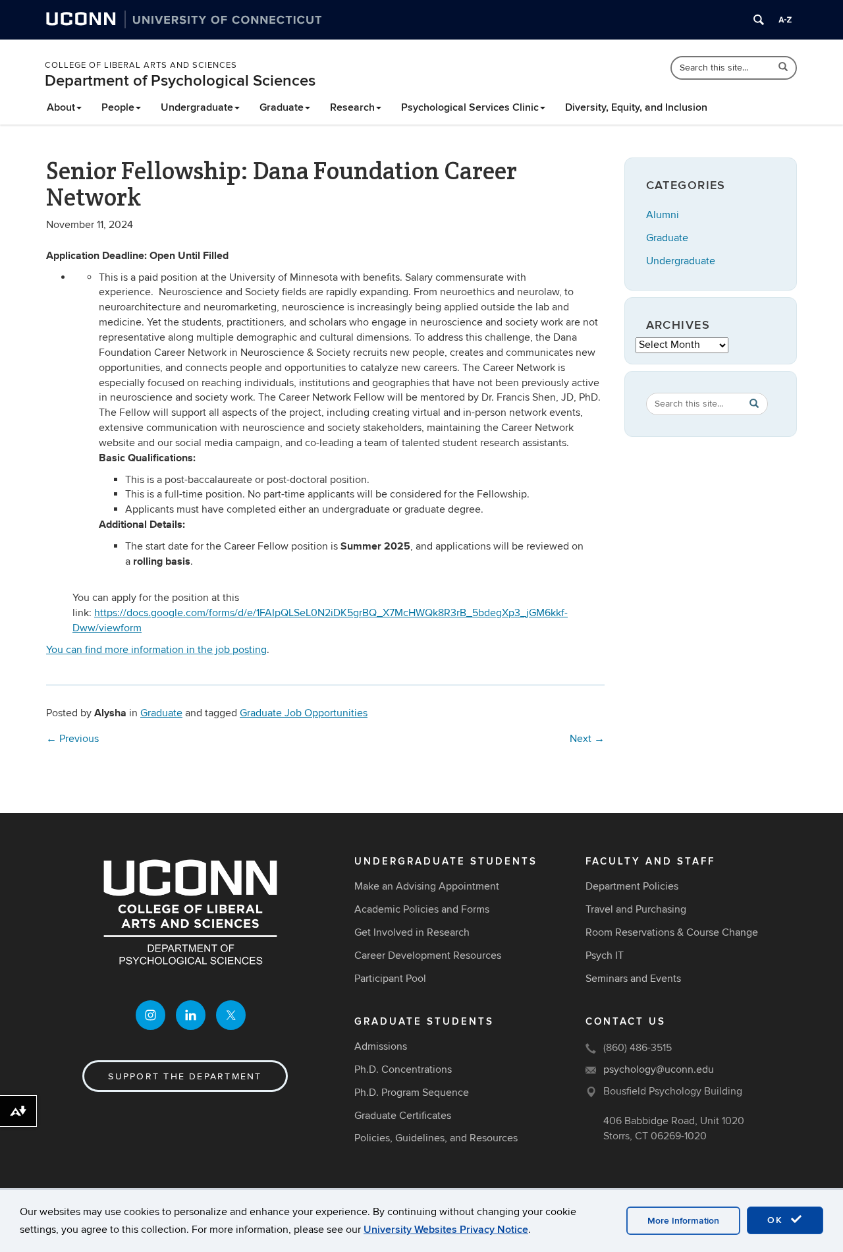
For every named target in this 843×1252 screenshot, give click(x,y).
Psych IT (604, 955)
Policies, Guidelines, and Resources (436, 1138)
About (61, 107)
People (117, 107)
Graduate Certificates (402, 1115)
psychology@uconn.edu (658, 1069)
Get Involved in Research (412, 932)
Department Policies (631, 886)
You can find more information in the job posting (156, 649)
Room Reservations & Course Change (671, 932)
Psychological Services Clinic (470, 107)
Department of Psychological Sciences (180, 80)
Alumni (662, 214)
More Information (683, 1220)
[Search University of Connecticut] (758, 19)
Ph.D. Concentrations (403, 1069)
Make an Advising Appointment (426, 886)
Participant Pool (390, 978)
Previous (72, 738)
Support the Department (184, 1076)
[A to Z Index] (785, 19)
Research (352, 107)
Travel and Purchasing (635, 909)
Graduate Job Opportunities (303, 713)
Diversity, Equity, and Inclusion (636, 107)
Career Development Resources (427, 955)
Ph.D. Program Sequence (411, 1092)
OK (777, 1220)
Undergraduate (197, 107)
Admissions (380, 1046)
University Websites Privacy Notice (446, 1229)
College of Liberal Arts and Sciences (141, 65)
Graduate (281, 107)
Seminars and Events (633, 978)
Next (587, 738)
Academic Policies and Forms (421, 909)
